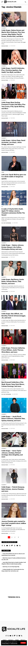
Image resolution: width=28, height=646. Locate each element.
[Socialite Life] (10, 2)
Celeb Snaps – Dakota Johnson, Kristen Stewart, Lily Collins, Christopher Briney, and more (12, 247)
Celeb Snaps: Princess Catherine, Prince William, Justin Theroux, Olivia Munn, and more (13, 350)
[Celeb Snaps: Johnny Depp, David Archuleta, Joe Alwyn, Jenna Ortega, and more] (14, 129)
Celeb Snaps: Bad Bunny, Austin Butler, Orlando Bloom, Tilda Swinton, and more (12, 281)
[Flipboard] (12, 545)
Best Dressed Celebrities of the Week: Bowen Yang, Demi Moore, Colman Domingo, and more (12, 384)
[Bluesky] (17, 545)
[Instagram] (9, 545)
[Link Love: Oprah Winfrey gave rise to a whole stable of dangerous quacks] (14, 163)
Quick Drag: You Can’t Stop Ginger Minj (11, 566)
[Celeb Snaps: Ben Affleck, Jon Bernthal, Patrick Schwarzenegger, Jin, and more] (14, 302)
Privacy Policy (5, 643)
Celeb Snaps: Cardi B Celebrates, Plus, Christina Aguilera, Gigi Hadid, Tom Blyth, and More (13, 70)
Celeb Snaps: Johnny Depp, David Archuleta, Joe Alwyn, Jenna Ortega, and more (13, 142)
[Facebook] (2, 545)
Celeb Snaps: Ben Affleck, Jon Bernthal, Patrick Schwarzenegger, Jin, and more (13, 316)
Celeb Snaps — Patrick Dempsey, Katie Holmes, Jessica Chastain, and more (12, 489)
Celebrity (3, 100)
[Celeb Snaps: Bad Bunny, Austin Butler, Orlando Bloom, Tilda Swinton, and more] (14, 268)
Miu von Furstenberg (6, 394)
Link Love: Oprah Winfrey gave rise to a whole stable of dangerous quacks (13, 177)
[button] (23, 643)
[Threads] (15, 545)
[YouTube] (7, 545)
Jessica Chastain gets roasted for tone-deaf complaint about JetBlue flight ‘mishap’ (13, 523)
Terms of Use (14, 643)
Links (2, 172)
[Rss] (20, 545)
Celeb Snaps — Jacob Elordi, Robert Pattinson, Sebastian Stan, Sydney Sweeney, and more (13, 418)
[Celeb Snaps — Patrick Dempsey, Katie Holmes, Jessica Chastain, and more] (14, 475)
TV (2, 206)
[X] (4, 545)
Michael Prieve (4, 80)
